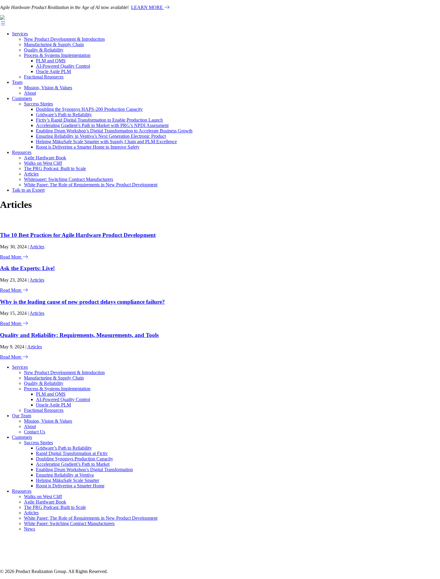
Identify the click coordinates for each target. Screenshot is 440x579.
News (29, 528)
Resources (21, 152)
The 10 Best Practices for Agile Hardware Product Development (78, 235)
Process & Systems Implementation (57, 55)
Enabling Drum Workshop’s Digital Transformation (84, 469)
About (30, 93)
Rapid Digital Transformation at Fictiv (72, 453)
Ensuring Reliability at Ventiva (65, 474)
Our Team (21, 415)
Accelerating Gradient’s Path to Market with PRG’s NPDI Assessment (102, 125)
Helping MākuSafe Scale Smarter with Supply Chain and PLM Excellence (106, 141)
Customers (22, 98)
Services (20, 33)
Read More (11, 256)
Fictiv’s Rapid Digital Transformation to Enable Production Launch (99, 120)
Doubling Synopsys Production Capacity (74, 458)
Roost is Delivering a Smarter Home (70, 485)
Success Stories (38, 103)
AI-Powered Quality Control (63, 66)
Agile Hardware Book (45, 157)
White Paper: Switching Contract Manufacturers (69, 523)
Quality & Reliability (43, 49)
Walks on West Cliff (43, 163)
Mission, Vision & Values (48, 87)
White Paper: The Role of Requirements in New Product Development (90, 184)
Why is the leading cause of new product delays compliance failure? (82, 302)
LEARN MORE (147, 7)
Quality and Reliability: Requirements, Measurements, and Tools (79, 335)
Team (17, 82)
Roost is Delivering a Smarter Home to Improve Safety (87, 146)
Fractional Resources (43, 76)
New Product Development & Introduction (64, 39)
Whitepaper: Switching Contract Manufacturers (68, 179)
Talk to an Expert (28, 190)
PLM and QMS (51, 60)
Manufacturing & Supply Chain (54, 44)
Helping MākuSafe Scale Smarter (67, 480)
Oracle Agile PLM (53, 71)
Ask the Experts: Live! (27, 268)
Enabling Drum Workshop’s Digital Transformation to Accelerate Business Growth (114, 130)
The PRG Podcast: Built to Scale (55, 168)
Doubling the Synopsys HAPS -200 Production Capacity (89, 109)
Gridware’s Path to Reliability (64, 114)
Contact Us (34, 431)
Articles (31, 173)
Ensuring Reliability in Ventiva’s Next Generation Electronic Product (101, 136)
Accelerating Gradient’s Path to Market (73, 464)
